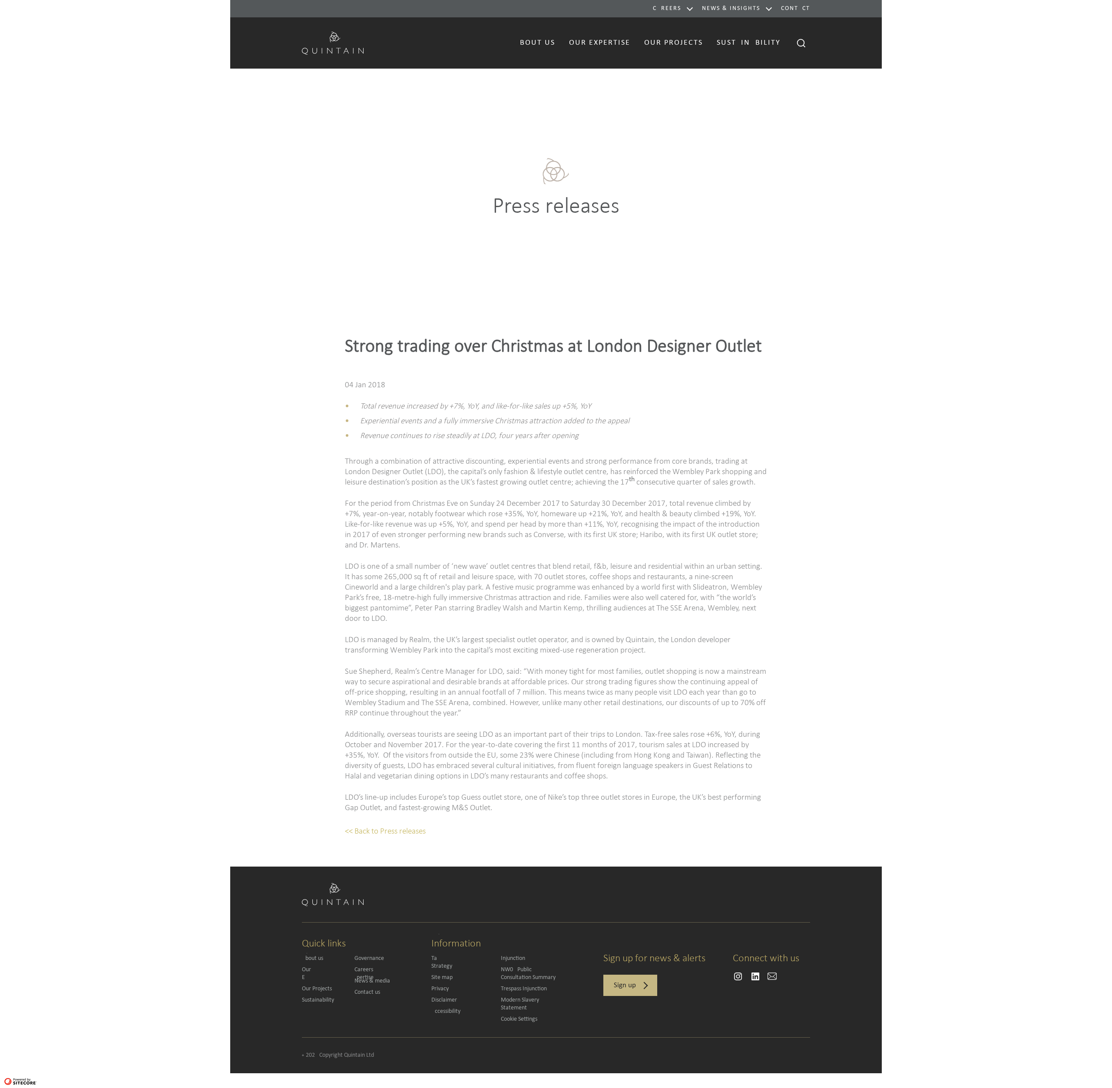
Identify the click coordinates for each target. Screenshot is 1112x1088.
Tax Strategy (460, 962)
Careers (667, 8)
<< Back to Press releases (385, 831)
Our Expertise (324, 973)
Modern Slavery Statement (520, 1004)
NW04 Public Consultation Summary (528, 973)
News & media (372, 981)
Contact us (367, 992)
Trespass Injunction (524, 989)
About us (312, 958)
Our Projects (317, 989)
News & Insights (731, 8)
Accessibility (445, 1011)
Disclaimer (444, 1000)
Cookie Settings (519, 1019)
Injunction (513, 958)
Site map (442, 977)
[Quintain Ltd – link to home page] (333, 42)
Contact (795, 8)
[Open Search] (801, 43)
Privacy (440, 989)
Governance (369, 958)
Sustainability (318, 1000)
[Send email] (738, 976)
